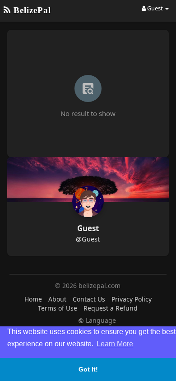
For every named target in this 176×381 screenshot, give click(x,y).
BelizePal (31, 10)
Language (100, 320)
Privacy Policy (131, 299)
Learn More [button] (115, 344)
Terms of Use (57, 308)
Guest (88, 228)
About (57, 299)
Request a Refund (110, 308)
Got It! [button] (88, 369)
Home (33, 299)
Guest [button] (155, 8)
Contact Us (89, 299)
